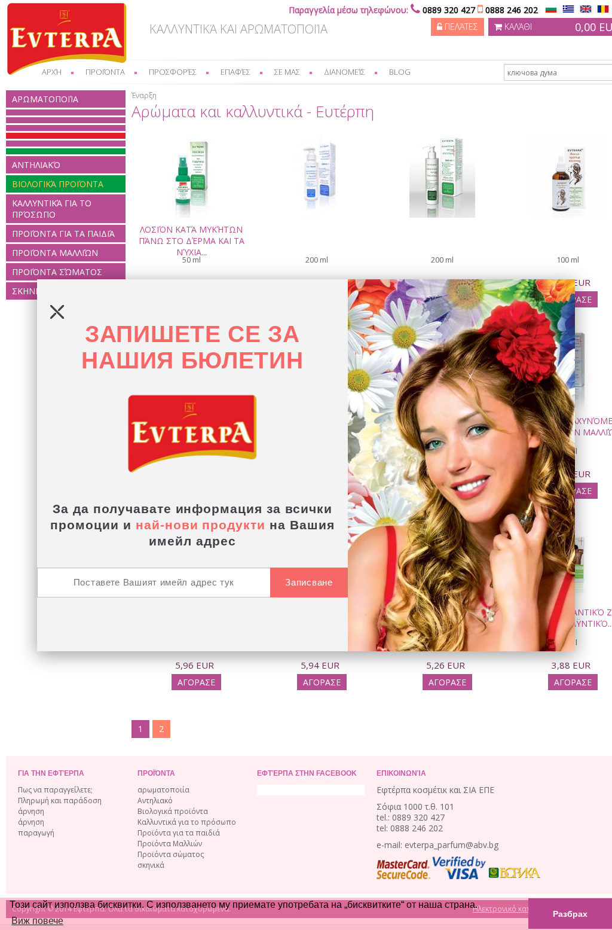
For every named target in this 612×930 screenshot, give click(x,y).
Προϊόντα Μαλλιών (55, 252)
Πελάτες (460, 26)
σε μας (287, 71)
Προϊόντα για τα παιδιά (63, 233)
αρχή (52, 71)
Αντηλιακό (36, 164)
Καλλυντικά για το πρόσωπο (51, 208)
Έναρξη (144, 95)
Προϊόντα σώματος (57, 272)
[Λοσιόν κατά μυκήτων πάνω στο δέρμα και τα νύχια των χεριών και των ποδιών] (191, 152)
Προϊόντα (105, 71)
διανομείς (344, 71)
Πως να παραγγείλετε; (55, 790)
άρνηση (31, 811)
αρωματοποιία (45, 99)
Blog (400, 71)
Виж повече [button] (37, 921)
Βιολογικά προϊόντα (57, 184)
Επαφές (235, 71)
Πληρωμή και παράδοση (60, 800)
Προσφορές (173, 71)
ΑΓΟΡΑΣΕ (196, 682)
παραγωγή (36, 833)
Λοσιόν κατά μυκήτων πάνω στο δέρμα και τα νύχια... (191, 241)
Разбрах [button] (570, 914)
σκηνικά (150, 865)
